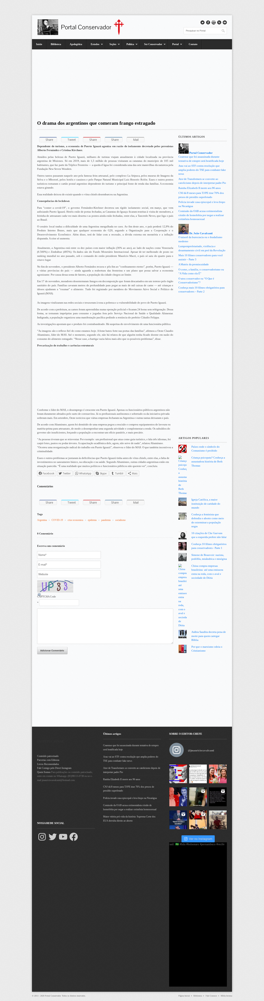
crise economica (75, 520)
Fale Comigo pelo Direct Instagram (54, 768)
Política (128, 46)
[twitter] (202, 22)
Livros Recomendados (48, 764)
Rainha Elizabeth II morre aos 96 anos (199, 188)
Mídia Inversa (226, 996)
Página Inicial (184, 996)
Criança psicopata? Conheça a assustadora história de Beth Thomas (208, 461)
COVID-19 (57, 520)
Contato (193, 44)
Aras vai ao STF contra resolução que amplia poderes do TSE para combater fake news (202, 169)
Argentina (42, 520)
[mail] (225, 22)
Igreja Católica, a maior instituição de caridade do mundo (205, 503)
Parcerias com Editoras (48, 760)
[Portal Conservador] (83, 27)
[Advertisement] (132, 83)
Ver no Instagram (200, 838)
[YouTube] (63, 837)
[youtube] (214, 22)
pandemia (106, 520)
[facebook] (208, 22)
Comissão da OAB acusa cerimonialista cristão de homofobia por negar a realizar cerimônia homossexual (201, 215)
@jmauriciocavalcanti (201, 750)
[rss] (219, 22)
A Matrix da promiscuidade (193, 264)
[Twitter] (53, 837)
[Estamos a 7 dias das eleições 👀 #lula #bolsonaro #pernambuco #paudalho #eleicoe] (178, 796)
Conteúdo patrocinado (48, 756)
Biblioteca (56, 44)
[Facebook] (74, 837)
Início (39, 44)
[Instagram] (42, 837)
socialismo (120, 520)
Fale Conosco (211, 996)
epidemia (92, 520)
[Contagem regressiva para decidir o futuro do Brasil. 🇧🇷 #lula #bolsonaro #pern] (178, 774)
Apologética (76, 44)
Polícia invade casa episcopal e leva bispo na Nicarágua (130, 798)
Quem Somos (44, 772)
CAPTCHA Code (46, 596)
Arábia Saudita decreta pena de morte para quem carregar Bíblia (208, 635)
